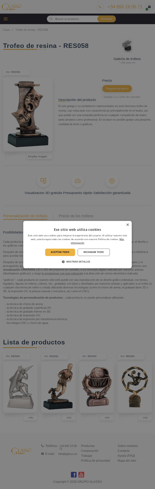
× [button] (127, 224)
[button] (77, 261)
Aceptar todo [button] (60, 252)
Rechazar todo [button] (94, 252)
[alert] (77, 244)
